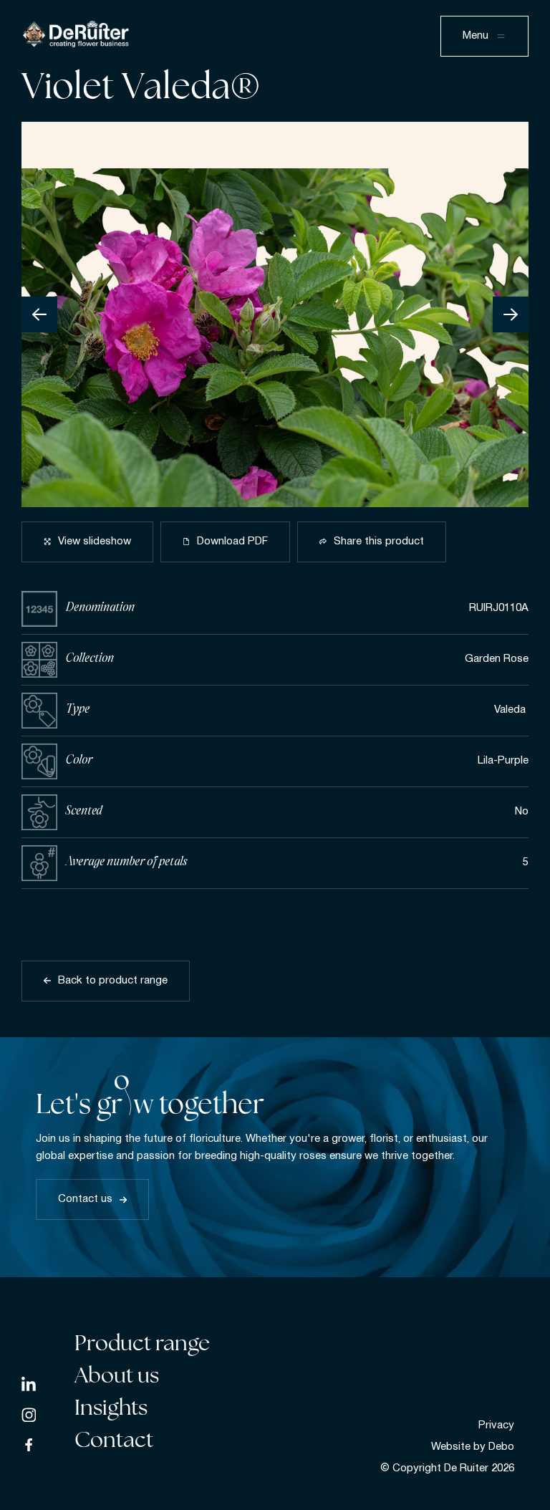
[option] (275, 314)
